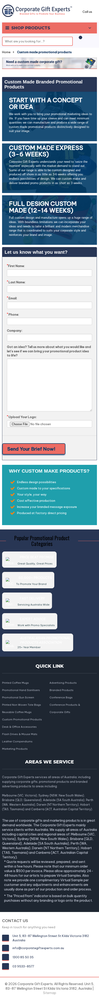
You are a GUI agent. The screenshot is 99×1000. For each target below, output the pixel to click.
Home (6, 52)
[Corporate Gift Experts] (37, 10)
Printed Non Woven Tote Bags (21, 704)
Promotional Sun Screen (18, 697)
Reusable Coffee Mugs (17, 712)
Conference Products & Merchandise (65, 705)
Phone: (13, 314)
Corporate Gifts (60, 712)
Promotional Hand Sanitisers (21, 690)
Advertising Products (63, 682)
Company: (15, 330)
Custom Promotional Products (22, 719)
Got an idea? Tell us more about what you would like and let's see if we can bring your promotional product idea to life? (49, 351)
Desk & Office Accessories (19, 726)
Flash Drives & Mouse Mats (19, 734)
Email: (12, 298)
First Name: (16, 266)
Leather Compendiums (17, 741)
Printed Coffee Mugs (15, 682)
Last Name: (16, 282)
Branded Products (61, 690)
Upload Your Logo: (22, 417)
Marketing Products (15, 748)
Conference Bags (61, 697)
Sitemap (49, 993)
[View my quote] (80, 40)
